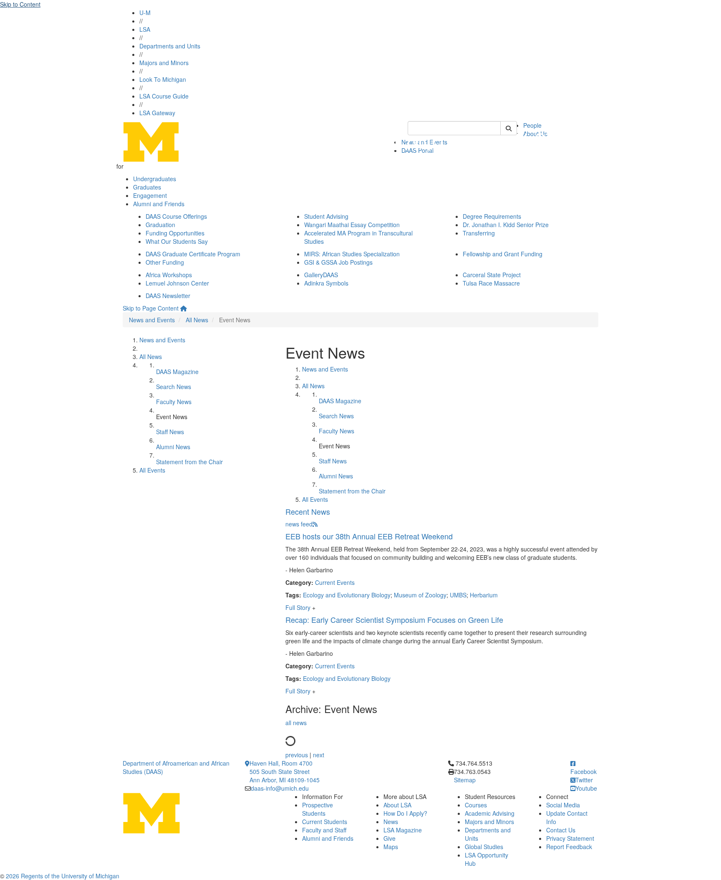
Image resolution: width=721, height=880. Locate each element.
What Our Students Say (177, 241)
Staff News (170, 431)
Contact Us (560, 830)
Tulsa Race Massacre (491, 283)
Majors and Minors (164, 62)
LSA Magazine (402, 830)
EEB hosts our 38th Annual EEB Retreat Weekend (369, 536)
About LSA (397, 805)
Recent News (307, 511)
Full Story (298, 607)
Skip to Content (20, 4)
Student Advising (326, 216)
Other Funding (165, 262)
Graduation (160, 224)
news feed (299, 524)
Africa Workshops (169, 275)
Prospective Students (317, 809)
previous (296, 755)
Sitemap (465, 780)
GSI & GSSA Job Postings (338, 262)
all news (296, 722)
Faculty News (174, 401)
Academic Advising (489, 813)
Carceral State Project (492, 275)
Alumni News (173, 447)
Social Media (563, 805)
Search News (173, 386)
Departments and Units (169, 46)
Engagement (150, 195)
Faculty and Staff (324, 830)
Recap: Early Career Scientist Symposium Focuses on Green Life (394, 619)
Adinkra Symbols (326, 283)
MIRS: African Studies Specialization (352, 254)
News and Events (152, 320)
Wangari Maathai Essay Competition (352, 224)
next (318, 755)
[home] (183, 308)
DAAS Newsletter (168, 295)
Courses (476, 805)
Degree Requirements (492, 216)
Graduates (147, 187)
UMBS (458, 595)
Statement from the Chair (189, 462)
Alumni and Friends (158, 204)
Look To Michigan (162, 79)
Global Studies (484, 846)
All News (197, 320)
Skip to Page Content (151, 308)
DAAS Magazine (177, 371)
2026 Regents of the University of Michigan (62, 876)
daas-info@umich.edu (280, 788)
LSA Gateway (157, 113)
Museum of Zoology (420, 595)
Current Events (335, 582)
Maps (390, 846)
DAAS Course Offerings (176, 216)
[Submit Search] (508, 128)
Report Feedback (569, 846)
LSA (144, 29)
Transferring (479, 233)
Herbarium (484, 595)
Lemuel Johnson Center (177, 283)
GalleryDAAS (321, 275)
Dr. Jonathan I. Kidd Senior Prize (506, 224)
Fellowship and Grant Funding (502, 254)
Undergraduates (154, 178)
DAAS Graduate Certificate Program (193, 254)
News (390, 821)
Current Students (324, 821)
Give (389, 838)
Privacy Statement (570, 838)
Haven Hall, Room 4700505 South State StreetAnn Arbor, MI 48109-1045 (285, 771)
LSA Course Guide (164, 96)
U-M (145, 12)
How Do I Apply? (405, 813)
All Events (152, 470)
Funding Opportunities (175, 233)
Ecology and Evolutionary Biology (347, 595)
